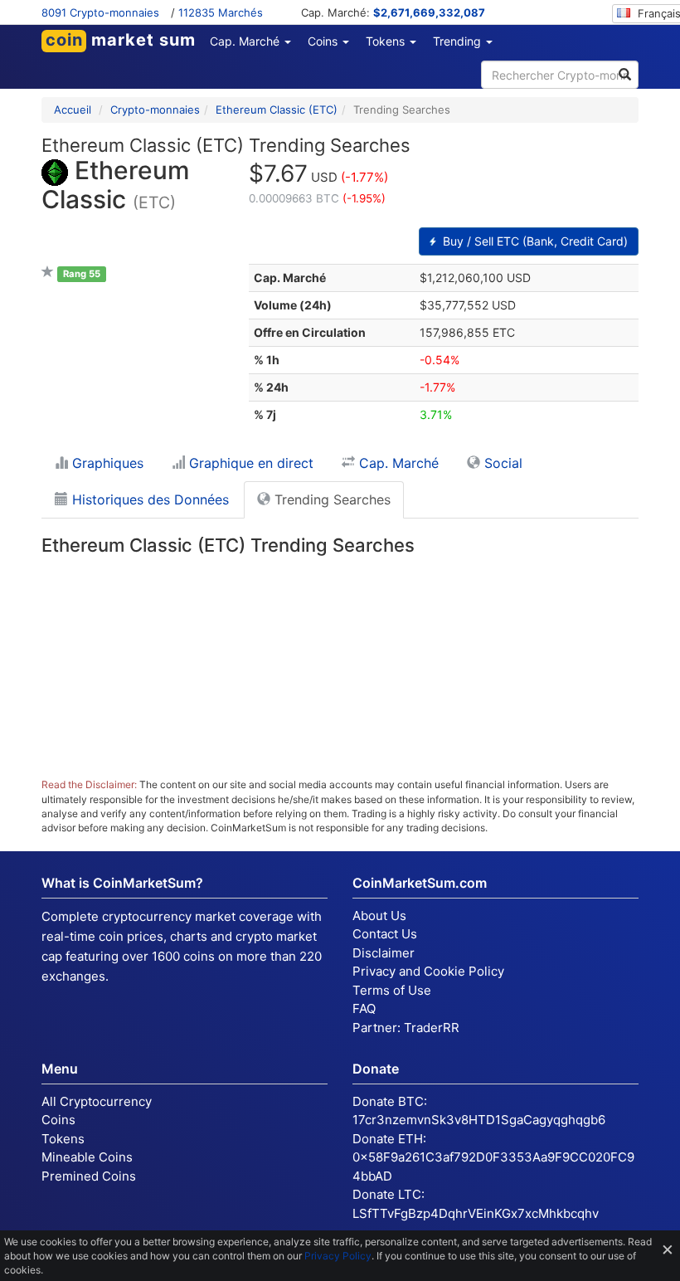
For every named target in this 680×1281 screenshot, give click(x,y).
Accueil (72, 109)
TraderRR (431, 1027)
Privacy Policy (338, 1255)
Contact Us (384, 934)
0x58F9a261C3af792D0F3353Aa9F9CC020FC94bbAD (493, 1166)
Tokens (63, 1139)
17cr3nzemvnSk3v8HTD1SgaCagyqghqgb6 (478, 1120)
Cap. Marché (397, 463)
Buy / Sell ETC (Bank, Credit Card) (534, 241)
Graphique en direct (249, 463)
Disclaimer (383, 953)
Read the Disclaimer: (89, 784)
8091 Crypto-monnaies (100, 12)
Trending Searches (330, 499)
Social (501, 463)
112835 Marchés (220, 12)
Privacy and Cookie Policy (428, 971)
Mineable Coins (87, 1157)
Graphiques (105, 463)
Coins (58, 1120)
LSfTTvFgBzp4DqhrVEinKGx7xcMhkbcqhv (475, 1213)
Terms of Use (391, 990)
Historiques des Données (148, 499)
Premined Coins (88, 1176)
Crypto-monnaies (155, 109)
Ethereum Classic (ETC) (277, 109)
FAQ (364, 1008)
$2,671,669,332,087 (429, 12)
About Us (379, 915)
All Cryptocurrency (96, 1101)
